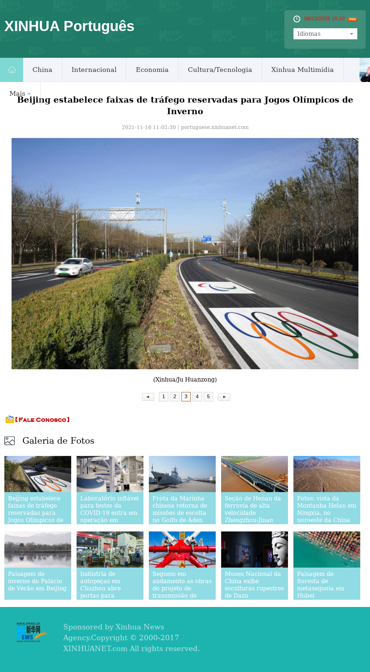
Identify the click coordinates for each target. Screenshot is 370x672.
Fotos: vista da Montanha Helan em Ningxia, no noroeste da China (326, 509)
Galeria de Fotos (58, 441)
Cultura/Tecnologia (220, 69)
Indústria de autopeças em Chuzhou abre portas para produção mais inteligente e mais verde (105, 595)
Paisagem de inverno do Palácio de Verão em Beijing (37, 581)
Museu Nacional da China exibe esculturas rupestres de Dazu (254, 584)
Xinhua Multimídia (302, 69)
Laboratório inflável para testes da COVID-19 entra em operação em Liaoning (109, 513)
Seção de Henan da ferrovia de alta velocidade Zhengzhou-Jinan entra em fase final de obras (253, 516)
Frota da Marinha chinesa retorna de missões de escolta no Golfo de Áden (179, 509)
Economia (152, 69)
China (42, 69)
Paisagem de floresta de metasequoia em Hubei (320, 584)
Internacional (94, 69)
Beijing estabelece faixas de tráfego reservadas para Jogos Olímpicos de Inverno (35, 513)
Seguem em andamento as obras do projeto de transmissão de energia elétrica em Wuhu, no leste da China (182, 595)
